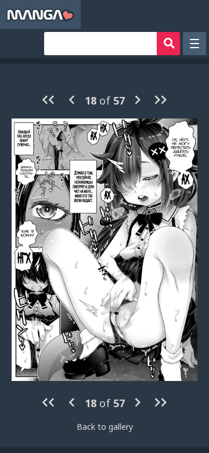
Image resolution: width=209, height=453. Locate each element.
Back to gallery (105, 426)
